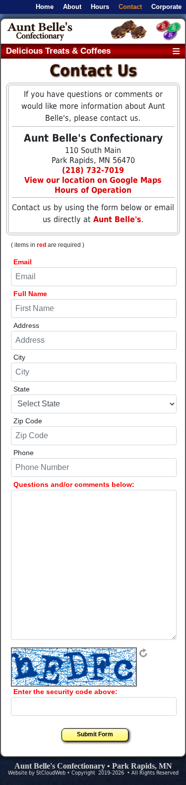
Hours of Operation (93, 190)
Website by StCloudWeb (36, 773)
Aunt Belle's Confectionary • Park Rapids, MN (93, 766)
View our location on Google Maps (93, 180)
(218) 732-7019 (93, 170)
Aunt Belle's (117, 219)
